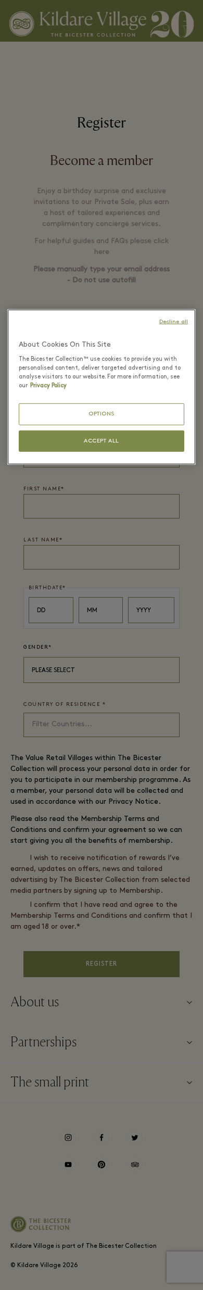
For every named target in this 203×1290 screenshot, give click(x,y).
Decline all (173, 322)
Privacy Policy (48, 386)
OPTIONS (101, 414)
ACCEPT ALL (101, 441)
